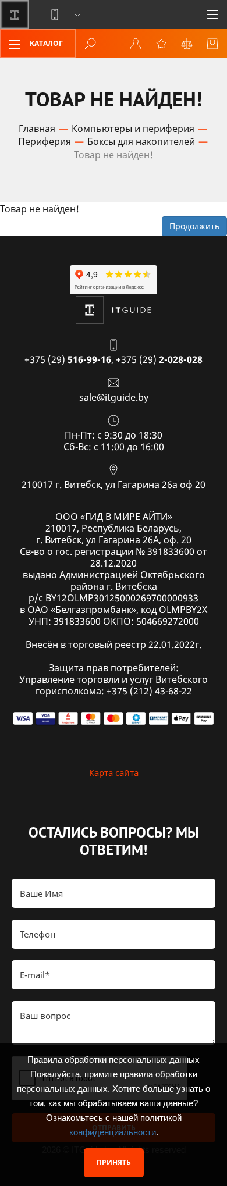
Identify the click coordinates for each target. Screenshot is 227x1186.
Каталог (45, 43)
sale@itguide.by (113, 397)
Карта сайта (114, 772)
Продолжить (194, 225)
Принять (114, 1162)
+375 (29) (67, 359)
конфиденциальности (112, 1132)
